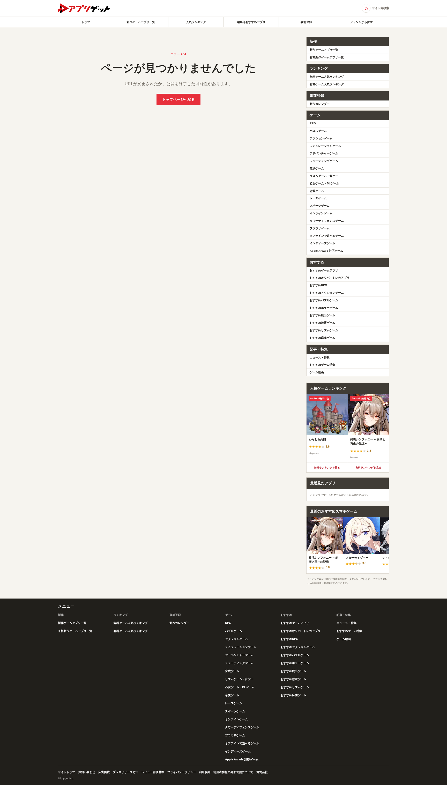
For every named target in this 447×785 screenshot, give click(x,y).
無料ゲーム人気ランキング (327, 76)
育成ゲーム (317, 168)
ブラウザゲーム (320, 228)
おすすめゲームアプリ (324, 270)
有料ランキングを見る (368, 467)
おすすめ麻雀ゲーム (322, 337)
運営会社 (262, 772)
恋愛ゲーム (317, 190)
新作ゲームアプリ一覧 (140, 22)
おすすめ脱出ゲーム (322, 315)
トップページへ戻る (178, 99)
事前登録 (306, 22)
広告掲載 (104, 772)
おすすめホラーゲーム (324, 307)
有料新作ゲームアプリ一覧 (327, 57)
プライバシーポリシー (181, 772)
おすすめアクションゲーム (327, 292)
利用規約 (204, 772)
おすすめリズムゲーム (324, 330)
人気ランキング (196, 22)
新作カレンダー (320, 103)
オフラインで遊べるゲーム (327, 235)
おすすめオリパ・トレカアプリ (329, 277)
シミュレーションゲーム (325, 145)
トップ (85, 22)
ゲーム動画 (317, 372)
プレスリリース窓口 (125, 772)
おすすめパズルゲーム (324, 300)
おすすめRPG (318, 285)
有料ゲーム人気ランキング (327, 84)
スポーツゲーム (320, 205)
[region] (348, 428)
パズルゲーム (318, 130)
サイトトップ (66, 772)
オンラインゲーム (321, 213)
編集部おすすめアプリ (251, 22)
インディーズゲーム (322, 243)
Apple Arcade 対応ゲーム (326, 250)
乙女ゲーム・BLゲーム (324, 183)
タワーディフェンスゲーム (327, 220)
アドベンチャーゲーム (324, 153)
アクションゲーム (321, 138)
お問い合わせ (86, 772)
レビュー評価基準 (152, 772)
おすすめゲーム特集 (322, 364)
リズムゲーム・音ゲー (324, 175)
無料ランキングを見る (327, 467)
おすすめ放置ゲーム (322, 322)
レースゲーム (318, 198)
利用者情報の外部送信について (233, 772)
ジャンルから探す (361, 22)
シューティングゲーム (324, 160)
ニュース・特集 (320, 357)
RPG (313, 123)
